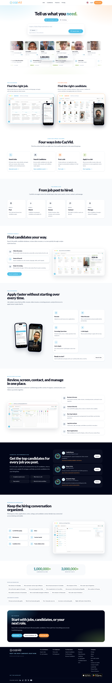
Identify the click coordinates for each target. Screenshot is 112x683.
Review (97, 456)
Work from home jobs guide (33, 601)
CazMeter (80, 656)
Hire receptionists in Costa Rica (54, 589)
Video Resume (81, 654)
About (92, 654)
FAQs (92, 656)
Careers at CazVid (95, 662)
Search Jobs (99, 357)
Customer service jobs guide (65, 601)
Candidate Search (82, 660)
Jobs (44, 2)
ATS (79, 662)
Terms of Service (95, 671)
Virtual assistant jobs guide (16, 601)
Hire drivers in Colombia (15, 585)
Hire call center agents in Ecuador (17, 589)
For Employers (56, 654)
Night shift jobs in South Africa (83, 601)
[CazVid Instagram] (26, 680)
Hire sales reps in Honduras (75, 592)
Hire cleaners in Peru (72, 585)
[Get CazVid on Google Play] (97, 675)
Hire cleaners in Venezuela (58, 592)
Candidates (50, 2)
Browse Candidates (70, 656)
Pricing (63, 2)
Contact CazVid (94, 664)
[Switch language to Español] (87, 2)
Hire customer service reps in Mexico (33, 585)
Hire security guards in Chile (36, 589)
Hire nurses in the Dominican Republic (75, 589)
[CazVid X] (28, 680)
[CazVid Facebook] (23, 680)
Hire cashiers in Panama (94, 589)
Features (57, 2)
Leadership (93, 667)
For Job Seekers (44, 654)
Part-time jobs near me (49, 601)
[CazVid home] (16, 2)
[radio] (51, 19)
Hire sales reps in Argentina (87, 585)
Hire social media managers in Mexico (39, 592)
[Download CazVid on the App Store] (86, 675)
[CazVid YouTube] (31, 680)
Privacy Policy (94, 669)
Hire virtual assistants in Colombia (54, 585)
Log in (91, 2)
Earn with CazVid (95, 658)
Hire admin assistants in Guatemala (18, 592)
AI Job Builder (81, 658)
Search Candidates (13, 274)
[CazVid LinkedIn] (20, 680)
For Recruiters (68, 654)
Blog (92, 660)
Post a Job (98, 2)
